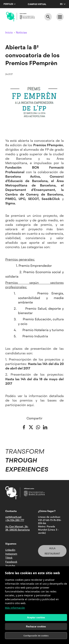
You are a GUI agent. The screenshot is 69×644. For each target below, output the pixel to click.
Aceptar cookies (36, 617)
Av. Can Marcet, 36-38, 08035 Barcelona (17, 528)
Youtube (10, 565)
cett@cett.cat (13, 516)
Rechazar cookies (36, 626)
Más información (15, 607)
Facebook (11, 561)
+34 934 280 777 (14, 520)
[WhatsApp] (38, 427)
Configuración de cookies (36, 636)
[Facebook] (24, 427)
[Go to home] (20, 17)
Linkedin (10, 549)
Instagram (11, 553)
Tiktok (8, 557)
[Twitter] (31, 427)
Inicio (9, 32)
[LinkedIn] (45, 427)
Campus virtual (37, 4)
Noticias (21, 32)
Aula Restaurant (52, 551)
